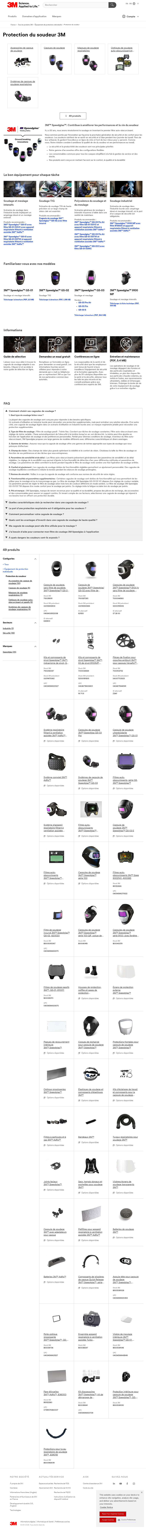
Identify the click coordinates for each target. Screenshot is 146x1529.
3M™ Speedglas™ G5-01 (18, 290)
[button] (126, 1520)
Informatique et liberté (45, 1522)
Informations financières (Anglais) (23, 1492)
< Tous (6, 565)
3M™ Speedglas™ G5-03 (89, 290)
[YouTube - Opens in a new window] (120, 1484)
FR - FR (129, 4)
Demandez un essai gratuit (54, 357)
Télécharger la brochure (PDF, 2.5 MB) (19, 300)
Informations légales (27, 1522)
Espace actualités (46, 1484)
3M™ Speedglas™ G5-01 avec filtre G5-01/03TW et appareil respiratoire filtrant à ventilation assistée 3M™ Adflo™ (18, 240)
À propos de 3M (16, 1484)
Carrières (13, 1488)
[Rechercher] (112, 5)
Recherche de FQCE (62, 1492)
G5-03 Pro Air (84, 303)
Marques (56, 16)
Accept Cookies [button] (108, 1520)
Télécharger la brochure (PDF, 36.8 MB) (90, 315)
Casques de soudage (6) (19, 588)
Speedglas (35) (9, 652)
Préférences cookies (62, 1522)
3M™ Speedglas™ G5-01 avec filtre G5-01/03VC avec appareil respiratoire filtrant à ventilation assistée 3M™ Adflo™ (19, 228)
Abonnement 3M (46, 1488)
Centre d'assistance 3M (92, 1484)
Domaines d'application (34, 16)
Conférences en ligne (87, 357)
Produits (12, 16)
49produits (75, 116)
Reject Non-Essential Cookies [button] (113, 1514)
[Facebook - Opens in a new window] (127, 1484)
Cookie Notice (106, 1507)
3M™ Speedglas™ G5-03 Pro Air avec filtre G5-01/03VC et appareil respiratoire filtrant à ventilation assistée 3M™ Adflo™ (89, 226)
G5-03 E (82, 310)
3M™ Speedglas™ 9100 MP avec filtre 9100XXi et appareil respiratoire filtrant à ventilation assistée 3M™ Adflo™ (125, 227)
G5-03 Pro (83, 306)
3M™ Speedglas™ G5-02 (54, 290)
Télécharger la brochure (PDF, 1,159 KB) (55, 300)
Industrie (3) (8, 629)
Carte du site (88, 1488)
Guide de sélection (15, 357)
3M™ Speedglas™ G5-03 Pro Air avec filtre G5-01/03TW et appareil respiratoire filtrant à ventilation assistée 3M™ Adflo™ (89, 238)
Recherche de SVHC (62, 1488)
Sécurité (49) (9, 633)
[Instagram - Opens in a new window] (134, 1484)
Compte (131, 17)
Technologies (15, 1510)
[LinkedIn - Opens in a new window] (114, 1484)
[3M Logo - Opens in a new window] (23, 5)
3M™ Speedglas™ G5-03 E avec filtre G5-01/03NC (89, 247)
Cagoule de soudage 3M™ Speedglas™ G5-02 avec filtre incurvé (53, 221)
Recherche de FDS (61, 1484)
